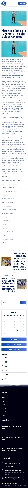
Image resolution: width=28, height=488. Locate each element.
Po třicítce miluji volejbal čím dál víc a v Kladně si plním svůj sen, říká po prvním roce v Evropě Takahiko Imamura (19, 262)
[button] (12, 3)
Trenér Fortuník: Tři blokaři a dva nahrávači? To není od (12, 449)
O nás (3, 404)
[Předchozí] (4, 312)
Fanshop (3, 408)
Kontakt (3, 415)
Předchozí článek (17, 251)
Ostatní (3, 401)
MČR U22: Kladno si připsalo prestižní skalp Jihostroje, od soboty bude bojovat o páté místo (8, 285)
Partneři (3, 412)
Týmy (3, 397)
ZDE (20, 169)
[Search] (23, 302)
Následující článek (10, 276)
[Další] (24, 312)
